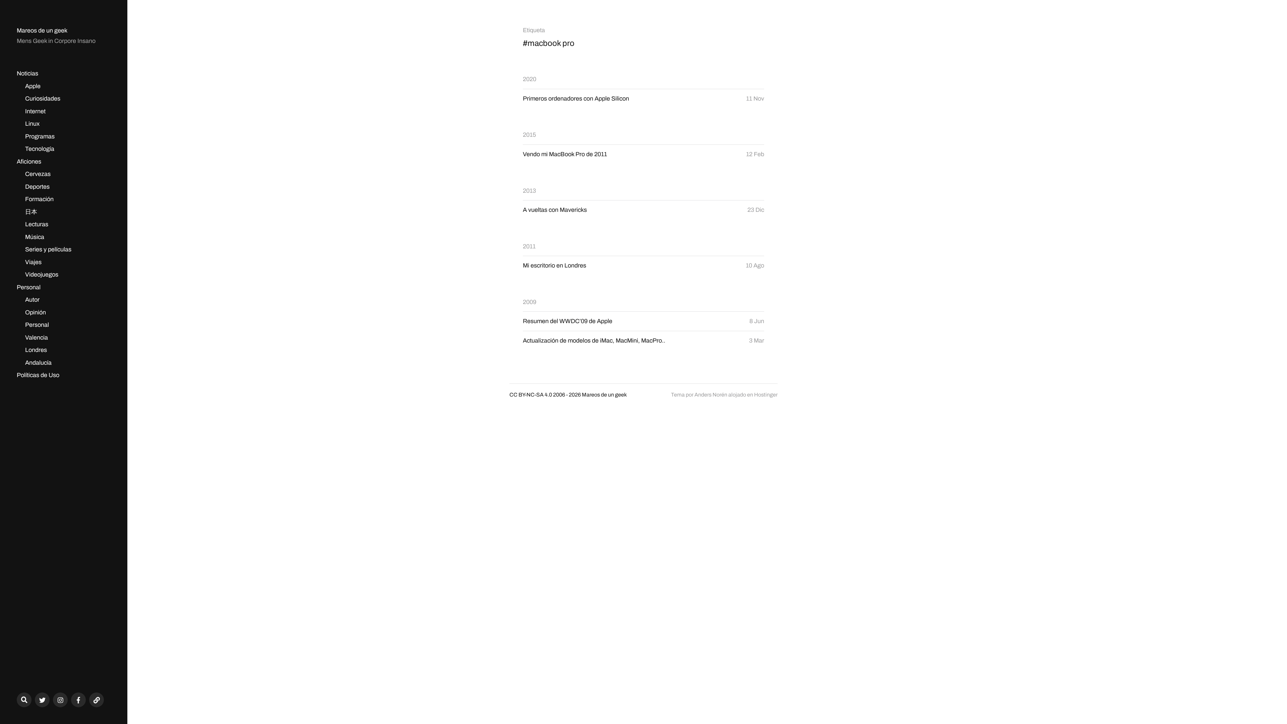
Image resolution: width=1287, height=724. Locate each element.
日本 (31, 211)
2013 (529, 190)
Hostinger (766, 395)
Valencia (36, 337)
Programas (40, 136)
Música (34, 237)
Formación (39, 199)
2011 (529, 246)
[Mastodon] (96, 699)
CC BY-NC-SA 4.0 (530, 395)
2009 (529, 302)
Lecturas (36, 224)
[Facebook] (78, 699)
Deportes (37, 186)
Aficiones (29, 161)
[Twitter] (42, 699)
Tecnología (39, 148)
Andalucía (38, 362)
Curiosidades (42, 98)
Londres (36, 350)
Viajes (33, 262)
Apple (33, 86)
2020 (529, 79)
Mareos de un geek (42, 30)
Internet (35, 111)
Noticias (27, 73)
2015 (529, 134)
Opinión (35, 312)
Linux (32, 123)
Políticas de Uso (38, 375)
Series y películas (48, 249)
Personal (29, 287)
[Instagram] (60, 699)
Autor (32, 299)
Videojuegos (41, 274)
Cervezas (38, 174)
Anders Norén (710, 395)
